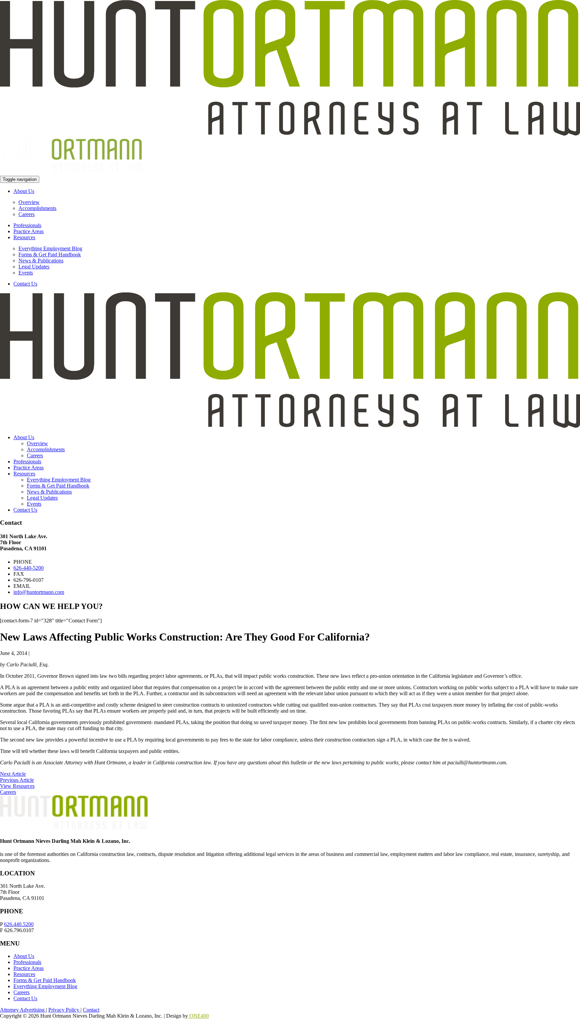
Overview (29, 202)
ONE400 (198, 1016)
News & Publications (40, 260)
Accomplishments (37, 208)
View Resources (17, 786)
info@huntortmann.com (38, 592)
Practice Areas (28, 231)
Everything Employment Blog (50, 248)
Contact (91, 1010)
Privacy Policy (64, 1010)
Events (25, 272)
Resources (24, 237)
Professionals (27, 225)
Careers (26, 214)
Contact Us (25, 284)
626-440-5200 (28, 568)
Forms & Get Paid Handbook (49, 254)
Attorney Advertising (23, 1010)
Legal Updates (33, 266)
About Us (23, 191)
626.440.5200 (19, 924)
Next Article (13, 774)
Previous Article (17, 780)
